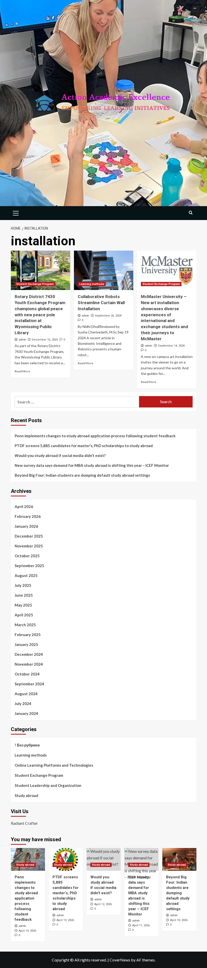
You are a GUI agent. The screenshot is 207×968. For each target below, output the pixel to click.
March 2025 (25, 624)
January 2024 (26, 713)
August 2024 (26, 693)
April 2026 (24, 506)
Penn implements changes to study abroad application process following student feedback (95, 435)
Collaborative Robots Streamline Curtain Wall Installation (101, 302)
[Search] (191, 212)
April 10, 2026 (179, 920)
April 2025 (24, 615)
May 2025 (23, 605)
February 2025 (28, 634)
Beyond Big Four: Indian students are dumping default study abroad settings (82, 475)
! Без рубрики (27, 745)
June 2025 (24, 595)
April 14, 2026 (27, 930)
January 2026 (26, 526)
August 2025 (26, 575)
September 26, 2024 (108, 315)
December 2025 (29, 536)
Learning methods (91, 284)
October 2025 (27, 555)
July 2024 (23, 703)
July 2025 (23, 585)
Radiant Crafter (24, 823)
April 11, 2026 (141, 925)
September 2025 (29, 565)
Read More (22, 371)
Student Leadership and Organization (48, 785)
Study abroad (26, 795)
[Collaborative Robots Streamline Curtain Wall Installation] (103, 270)
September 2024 (29, 684)
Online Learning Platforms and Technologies (54, 765)
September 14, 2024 (171, 345)
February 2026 (28, 516)
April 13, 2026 (65, 920)
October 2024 (27, 674)
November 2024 (29, 664)
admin (22, 339)
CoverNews (120, 959)
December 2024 (29, 654)
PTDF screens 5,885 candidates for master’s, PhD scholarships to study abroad (84, 445)
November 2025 (29, 546)
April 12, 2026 (103, 904)
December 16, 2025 (45, 339)
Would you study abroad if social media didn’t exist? (60, 455)
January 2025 (26, 644)
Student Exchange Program (35, 284)
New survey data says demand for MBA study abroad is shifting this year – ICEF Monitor (92, 465)
